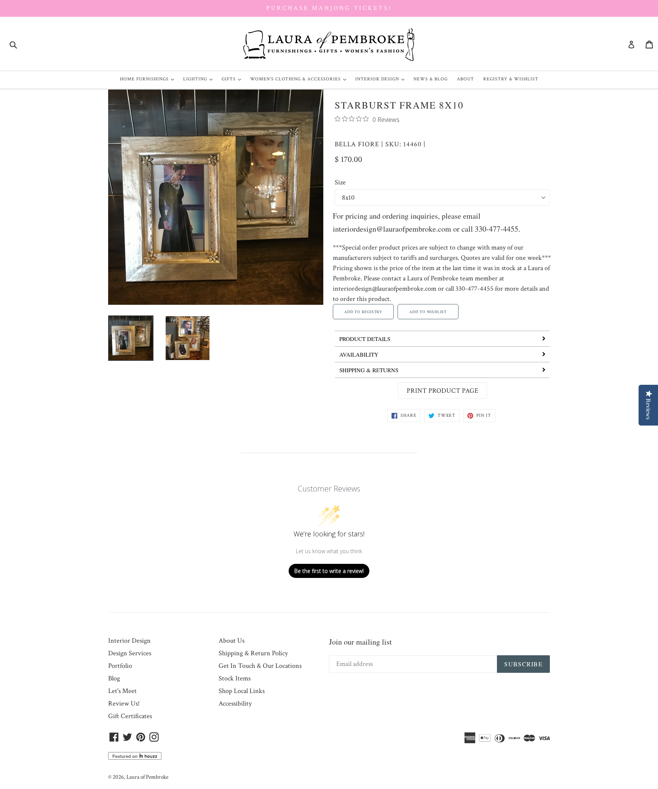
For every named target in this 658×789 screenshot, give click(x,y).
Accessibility (235, 703)
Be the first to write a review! (329, 571)
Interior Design (381, 79)
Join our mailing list (360, 642)
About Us (231, 640)
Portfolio (120, 665)
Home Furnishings (149, 79)
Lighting (199, 79)
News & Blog (431, 79)
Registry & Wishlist (510, 79)
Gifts (233, 79)
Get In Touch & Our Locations (260, 665)
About (465, 79)
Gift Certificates (130, 716)
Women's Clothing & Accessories (300, 79)
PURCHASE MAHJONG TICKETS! (328, 8)
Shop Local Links (242, 691)
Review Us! (124, 703)
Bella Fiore (357, 144)
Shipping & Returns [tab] (368, 370)
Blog (114, 678)
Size (340, 182)
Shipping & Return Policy (253, 653)
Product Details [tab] (364, 338)
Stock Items (235, 678)
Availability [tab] (359, 354)
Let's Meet (122, 691)
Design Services (129, 653)
